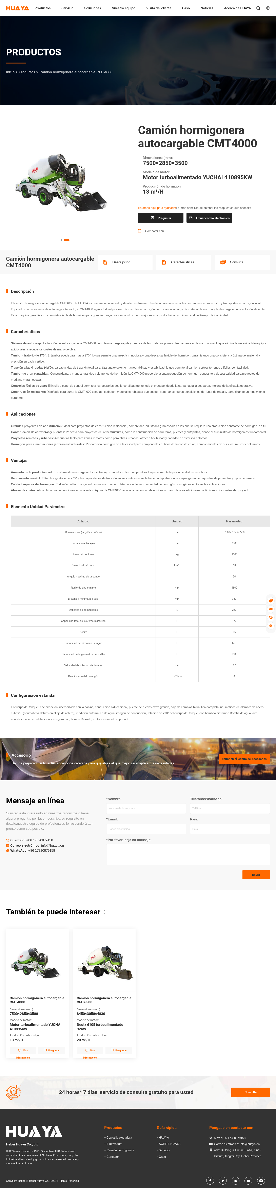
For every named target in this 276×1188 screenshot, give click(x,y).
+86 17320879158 (39, 840)
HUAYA (164, 1137)
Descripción (121, 262)
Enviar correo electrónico (209, 218)
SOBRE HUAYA (169, 1143)
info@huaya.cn (52, 845)
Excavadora (114, 1143)
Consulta (236, 262)
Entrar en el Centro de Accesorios (244, 759)
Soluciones (92, 8)
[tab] (64, 240)
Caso (186, 8)
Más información (23, 1051)
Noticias (207, 8)
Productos (43, 8)
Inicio (10, 72)
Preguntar (161, 218)
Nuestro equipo (123, 8)
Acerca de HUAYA (237, 8)
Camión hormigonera (120, 1150)
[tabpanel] (65, 177)
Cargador (112, 1156)
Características (182, 262)
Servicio (67, 8)
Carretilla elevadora (119, 1137)
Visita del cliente (158, 8)
